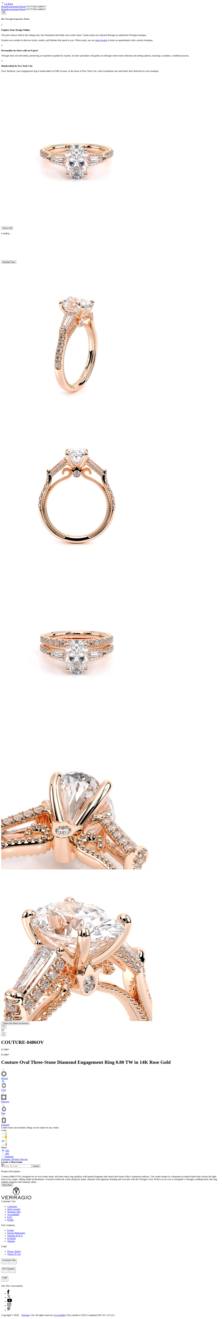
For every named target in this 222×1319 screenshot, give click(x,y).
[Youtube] (9, 1301)
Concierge (12, 1206)
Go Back (8, 4)
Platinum (9, 1156)
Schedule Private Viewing (14, 1159)
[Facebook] (8, 1293)
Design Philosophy (16, 1233)
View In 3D (7, 228)
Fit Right (11, 1238)
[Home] (16, 1198)
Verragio (25, 1315)
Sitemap (11, 1241)
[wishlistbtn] (3, 1027)
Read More (7, 1185)
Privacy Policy (14, 1251)
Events (10, 1230)
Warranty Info (14, 1212)
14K (7, 1150)
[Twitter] (8, 1297)
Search (36, 1166)
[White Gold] (5, 1134)
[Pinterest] (8, 1310)
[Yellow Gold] (5, 1137)
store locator (101, 40)
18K (7, 1153)
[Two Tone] (5, 1145)
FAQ (9, 1217)
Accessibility (13, 1214)
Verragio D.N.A (15, 1235)
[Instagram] (9, 1305)
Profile (10, 1220)
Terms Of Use (14, 1254)
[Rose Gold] (5, 1141)
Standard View (8, 262)
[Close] (3, 12)
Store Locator (13, 1209)
